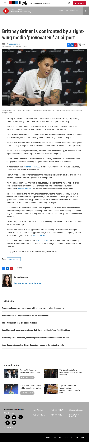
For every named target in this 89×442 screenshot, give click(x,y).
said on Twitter (42, 240)
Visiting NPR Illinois (39, 415)
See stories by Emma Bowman (28, 283)
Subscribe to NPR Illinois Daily (75, 415)
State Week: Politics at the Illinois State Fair (19, 323)
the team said (39, 235)
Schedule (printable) (76, 410)
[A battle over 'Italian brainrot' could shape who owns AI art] (11, 389)
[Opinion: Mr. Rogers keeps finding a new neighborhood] (11, 373)
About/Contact (38, 410)
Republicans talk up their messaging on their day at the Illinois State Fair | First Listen (36, 330)
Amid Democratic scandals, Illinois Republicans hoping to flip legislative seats (33, 345)
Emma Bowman (14, 44)
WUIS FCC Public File (57, 410)
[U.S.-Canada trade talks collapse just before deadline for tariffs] (51, 373)
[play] (6, 11)
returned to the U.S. (32, 167)
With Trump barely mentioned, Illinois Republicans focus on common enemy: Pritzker (35, 337)
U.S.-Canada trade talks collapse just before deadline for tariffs (70, 372)
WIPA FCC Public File (57, 415)
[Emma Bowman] (7, 280)
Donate (80, 3)
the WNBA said (24, 189)
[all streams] (86, 11)
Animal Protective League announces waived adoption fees (25, 315)
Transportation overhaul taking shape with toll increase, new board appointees (33, 308)
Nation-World (13, 259)
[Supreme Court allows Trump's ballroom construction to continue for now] (51, 389)
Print (84, 44)
